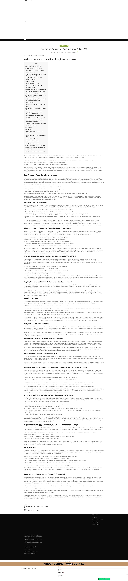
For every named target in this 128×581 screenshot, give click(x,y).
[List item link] (33, 550)
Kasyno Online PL (64, 45)
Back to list (26, 507)
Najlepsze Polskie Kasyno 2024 (32, 141)
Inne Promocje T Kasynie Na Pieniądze (34, 66)
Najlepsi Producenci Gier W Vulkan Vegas (34, 115)
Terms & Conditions (96, 524)
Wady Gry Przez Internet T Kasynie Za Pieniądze (36, 151)
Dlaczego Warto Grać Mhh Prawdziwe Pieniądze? (36, 89)
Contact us (94, 517)
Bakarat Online (29, 129)
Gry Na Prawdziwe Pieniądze (32, 138)
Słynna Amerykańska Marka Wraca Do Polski (35, 145)
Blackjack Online (29, 102)
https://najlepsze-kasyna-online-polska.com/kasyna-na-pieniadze (44, 184)
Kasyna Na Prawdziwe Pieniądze (33, 83)
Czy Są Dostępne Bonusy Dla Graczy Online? (35, 117)
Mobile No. (60, 572)
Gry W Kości (29, 127)
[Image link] (33, 523)
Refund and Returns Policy (97, 519)
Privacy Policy (95, 522)
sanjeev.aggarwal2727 (61, 52)
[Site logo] (34, 11)
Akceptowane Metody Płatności (32, 143)
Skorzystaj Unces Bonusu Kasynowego (34, 68)
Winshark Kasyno (30, 81)
